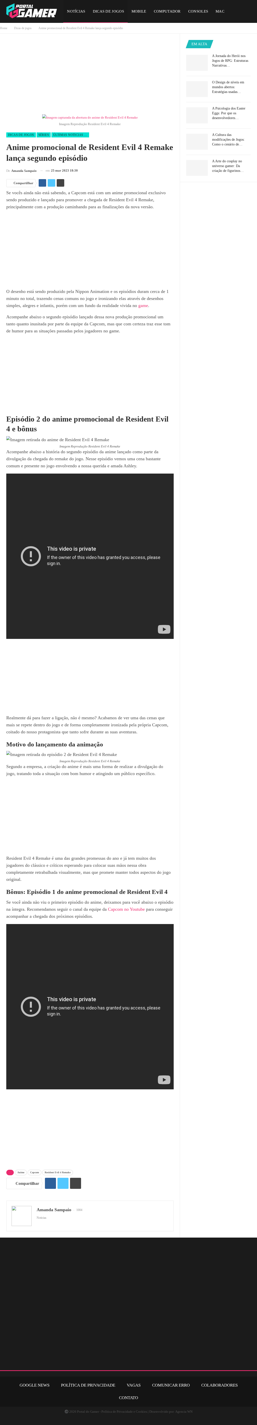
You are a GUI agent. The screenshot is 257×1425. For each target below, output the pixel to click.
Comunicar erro (171, 1385)
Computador (167, 11)
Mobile (139, 11)
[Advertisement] (90, 75)
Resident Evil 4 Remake (58, 1172)
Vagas (134, 1385)
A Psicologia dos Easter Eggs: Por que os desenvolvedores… (228, 113)
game (143, 305)
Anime (20, 1172)
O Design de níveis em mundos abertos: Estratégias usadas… (228, 87)
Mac (220, 11)
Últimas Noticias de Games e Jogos (71, 135)
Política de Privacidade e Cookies (124, 1411)
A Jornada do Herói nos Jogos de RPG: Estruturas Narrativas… (230, 60)
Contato (128, 1397)
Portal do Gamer (88, 1411)
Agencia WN (183, 1411)
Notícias (76, 11)
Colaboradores (219, 1385)
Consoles (198, 11)
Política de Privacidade (88, 1385)
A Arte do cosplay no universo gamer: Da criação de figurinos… (228, 166)
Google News (34, 1385)
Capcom (34, 1172)
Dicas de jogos (108, 11)
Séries (43, 135)
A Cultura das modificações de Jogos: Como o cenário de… (228, 139)
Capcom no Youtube (126, 909)
